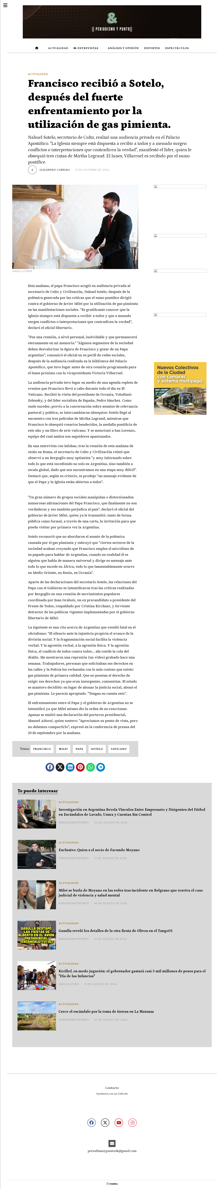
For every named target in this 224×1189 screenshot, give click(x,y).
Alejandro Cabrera (54, 169)
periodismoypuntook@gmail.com (112, 1151)
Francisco (42, 749)
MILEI (63, 749)
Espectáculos (177, 48)
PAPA (79, 749)
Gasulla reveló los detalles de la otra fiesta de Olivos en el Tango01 (115, 931)
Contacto (112, 1088)
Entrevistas (87, 48)
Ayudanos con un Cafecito (112, 1093)
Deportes (152, 48)
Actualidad (57, 48)
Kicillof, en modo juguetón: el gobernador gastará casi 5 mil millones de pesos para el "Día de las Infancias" (132, 973)
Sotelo (97, 749)
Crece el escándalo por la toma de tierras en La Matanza (106, 1012)
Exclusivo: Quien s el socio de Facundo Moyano (99, 850)
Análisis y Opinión (123, 48)
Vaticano (119, 749)
